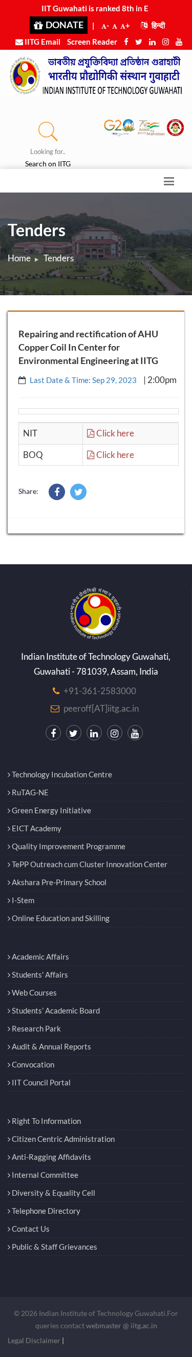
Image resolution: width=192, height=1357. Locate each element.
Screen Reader (92, 41)
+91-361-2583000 (99, 690)
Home (19, 258)
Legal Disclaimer (34, 1340)
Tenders (59, 258)
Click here (114, 433)
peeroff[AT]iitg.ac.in (101, 708)
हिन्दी (157, 25)
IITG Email (41, 41)
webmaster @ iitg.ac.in (121, 1325)
